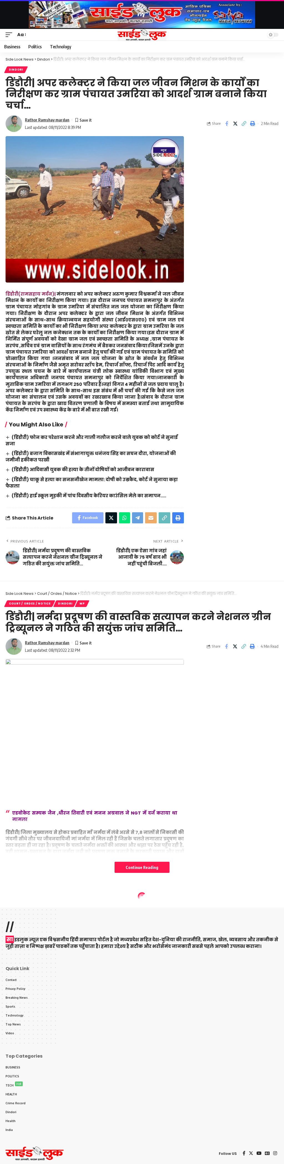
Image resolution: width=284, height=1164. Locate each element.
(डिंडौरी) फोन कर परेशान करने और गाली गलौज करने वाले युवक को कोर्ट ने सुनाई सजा (92, 440)
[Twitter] (251, 1153)
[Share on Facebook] (226, 123)
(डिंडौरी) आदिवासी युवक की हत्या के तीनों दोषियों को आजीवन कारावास (83, 469)
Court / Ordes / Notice (29, 603)
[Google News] (267, 1153)
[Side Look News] (142, 35)
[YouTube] (259, 1153)
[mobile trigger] (10, 34)
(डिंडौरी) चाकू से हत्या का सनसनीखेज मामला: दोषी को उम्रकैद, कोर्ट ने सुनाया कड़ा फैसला (92, 482)
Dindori (16, 70)
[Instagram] (275, 1153)
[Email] (151, 517)
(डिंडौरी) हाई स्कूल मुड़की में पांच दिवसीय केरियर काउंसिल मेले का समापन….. (89, 496)
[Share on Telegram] (137, 517)
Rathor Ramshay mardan (47, 119)
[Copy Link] (244, 123)
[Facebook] (244, 1153)
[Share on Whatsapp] (124, 517)
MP (82, 603)
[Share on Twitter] (235, 123)
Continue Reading (142, 867)
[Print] (252, 123)
